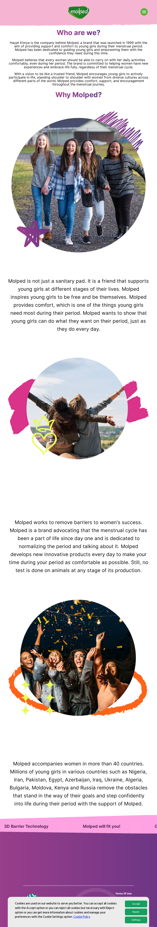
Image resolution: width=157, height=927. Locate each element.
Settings (136, 920)
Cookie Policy (81, 916)
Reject (135, 912)
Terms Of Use (123, 893)
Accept (136, 904)
